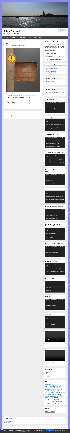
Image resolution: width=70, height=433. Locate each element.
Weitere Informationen (59, 430)
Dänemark (60, 386)
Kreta (46, 391)
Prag (53, 394)
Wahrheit (50, 403)
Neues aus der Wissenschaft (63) (52, 68)
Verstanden (49, 430)
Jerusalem (54, 389)
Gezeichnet (48, 376)
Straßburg (53, 396)
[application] (55, 107)
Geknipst (24, 105)
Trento (62, 398)
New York (62, 392)
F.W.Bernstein (51, 387)
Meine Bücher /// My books (25, 37)
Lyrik (59, 391)
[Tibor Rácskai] (35, 27)
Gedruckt (48, 372)
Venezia (48, 401)
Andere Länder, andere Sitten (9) (52, 71)
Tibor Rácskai (12, 31)
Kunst (50, 391)
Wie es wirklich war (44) (50, 67)
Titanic (62, 396)
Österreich (59, 403)
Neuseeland (53, 392)
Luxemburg (56, 391)
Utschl (56, 399)
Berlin (46, 384)
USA (53, 400)
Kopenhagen (60, 389)
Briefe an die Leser (57, 384)
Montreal (63, 391)
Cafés (47, 386)
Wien (55, 403)
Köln (52, 391)
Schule (49, 396)
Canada (51, 386)
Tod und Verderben (53, 397)
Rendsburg (60, 394)
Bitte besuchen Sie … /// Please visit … (41, 37)
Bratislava (49, 384)
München (47, 392)
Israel (50, 389)
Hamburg (47, 389)
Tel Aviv (58, 396)
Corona (55, 386)
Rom (46, 396)
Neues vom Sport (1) (50, 69)
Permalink (15, 107)
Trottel (49, 399)
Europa (46, 387)
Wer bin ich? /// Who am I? (11, 37)
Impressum (8, 422)
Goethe (62, 387)
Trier (46, 400)
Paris (51, 394)
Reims (56, 394)
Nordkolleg (47, 394)
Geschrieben (29, 105)
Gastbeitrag (56, 387)
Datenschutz (8, 421)
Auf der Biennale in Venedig (51, 72)
